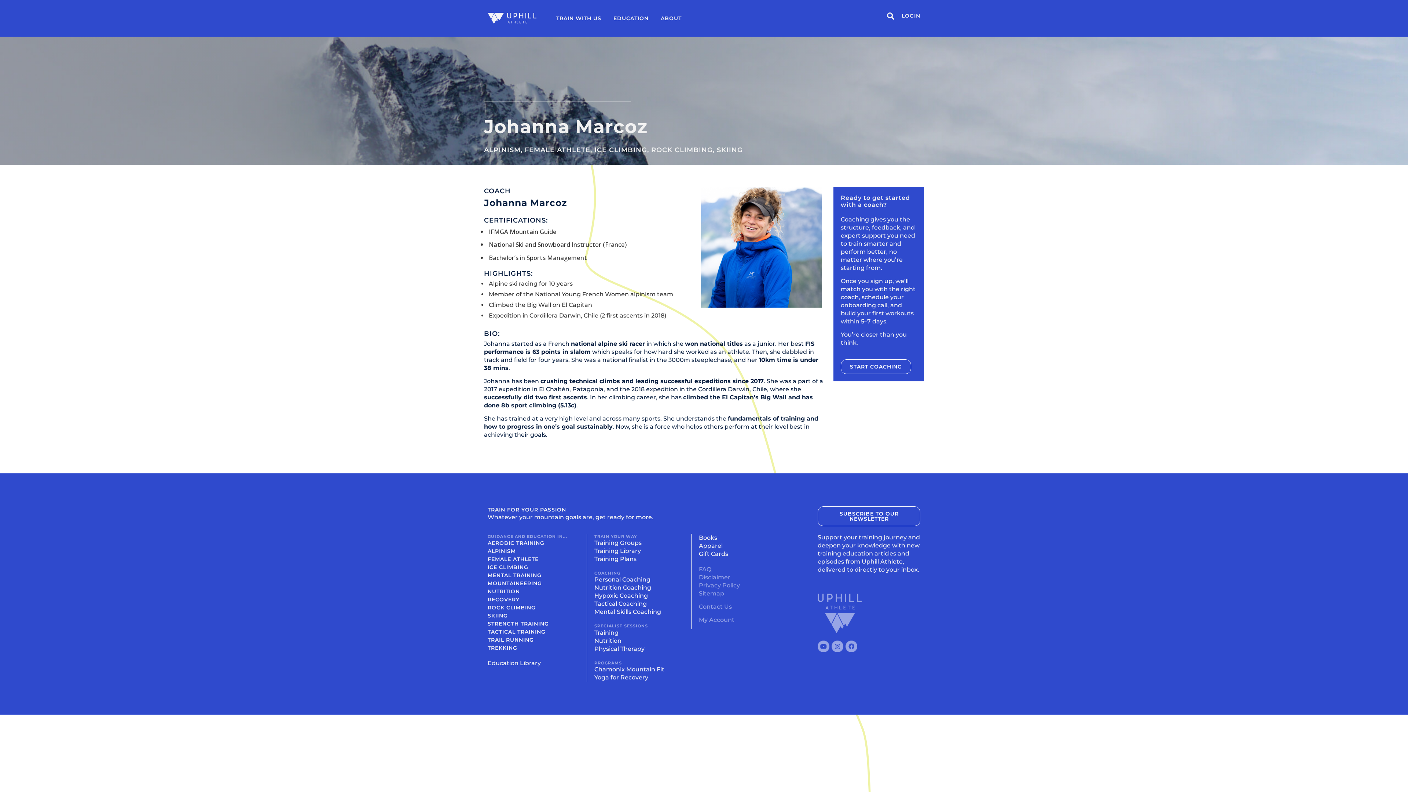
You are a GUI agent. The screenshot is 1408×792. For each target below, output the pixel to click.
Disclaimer (714, 577)
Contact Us (715, 606)
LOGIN (911, 15)
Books (708, 537)
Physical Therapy (619, 648)
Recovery (504, 599)
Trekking (502, 648)
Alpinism (502, 150)
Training (606, 632)
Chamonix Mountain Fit (629, 669)
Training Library (617, 550)
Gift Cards (713, 553)
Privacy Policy (719, 585)
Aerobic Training (516, 543)
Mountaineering (515, 583)
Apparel (711, 545)
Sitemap (711, 593)
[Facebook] (851, 646)
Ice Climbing (620, 150)
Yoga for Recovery (621, 677)
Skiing (730, 150)
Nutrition (504, 591)
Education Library (514, 663)
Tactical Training (517, 631)
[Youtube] (823, 646)
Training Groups (618, 542)
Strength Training (518, 623)
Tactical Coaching (620, 603)
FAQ (705, 569)
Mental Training (515, 575)
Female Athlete (557, 150)
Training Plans (615, 559)
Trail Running (511, 640)
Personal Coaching (622, 579)
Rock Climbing (682, 150)
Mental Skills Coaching (627, 611)
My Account (716, 619)
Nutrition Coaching (622, 587)
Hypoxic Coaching (621, 595)
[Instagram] (837, 646)
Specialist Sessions (621, 625)
